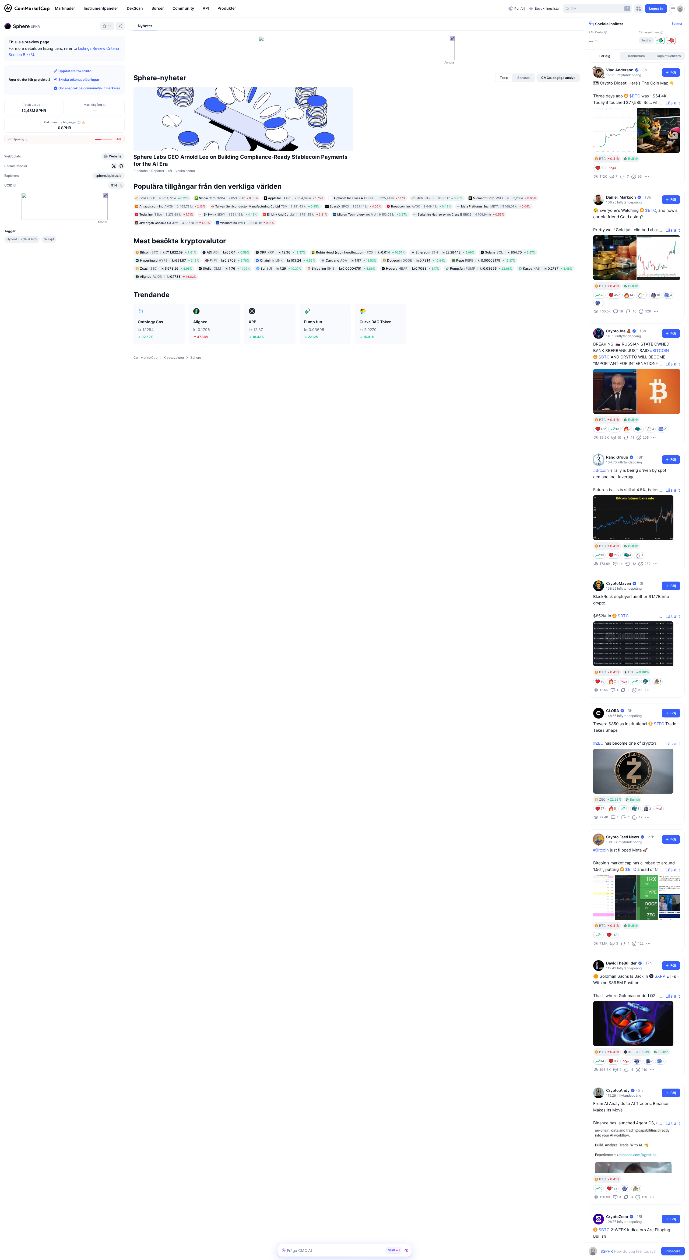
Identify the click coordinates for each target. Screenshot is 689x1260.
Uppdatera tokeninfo (74, 71)
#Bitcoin (601, 470)
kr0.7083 (412, 268)
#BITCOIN (659, 350)
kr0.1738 (168, 276)
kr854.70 (510, 252)
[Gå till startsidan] (27, 9)
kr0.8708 (229, 260)
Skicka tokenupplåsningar (78, 80)
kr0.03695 (481, 268)
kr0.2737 (547, 268)
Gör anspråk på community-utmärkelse (89, 88)
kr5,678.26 (166, 268)
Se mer (677, 24)
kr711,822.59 (168, 252)
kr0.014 (360, 252)
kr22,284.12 (445, 252)
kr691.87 (169, 260)
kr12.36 (282, 252)
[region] (280, 8)
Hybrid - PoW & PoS (21, 239)
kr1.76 (226, 268)
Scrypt (49, 239)
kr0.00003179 (485, 260)
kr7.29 (281, 268)
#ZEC (598, 743)
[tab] (503, 78)
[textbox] (632, 1251)
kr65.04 (228, 252)
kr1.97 (351, 260)
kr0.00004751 (343, 268)
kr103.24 (287, 260)
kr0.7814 (416, 260)
